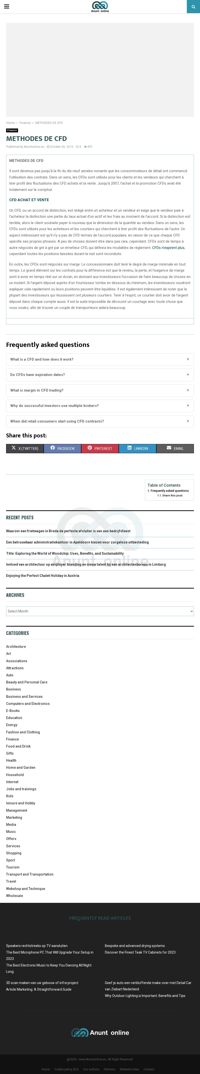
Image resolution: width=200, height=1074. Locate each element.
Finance (12, 130)
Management (16, 810)
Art (8, 654)
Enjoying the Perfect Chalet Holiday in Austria (42, 576)
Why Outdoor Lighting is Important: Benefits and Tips (145, 996)
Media (11, 825)
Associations (16, 661)
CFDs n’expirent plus (167, 248)
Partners (109, 1069)
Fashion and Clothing (23, 732)
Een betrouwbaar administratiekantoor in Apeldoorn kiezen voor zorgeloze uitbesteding (77, 542)
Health (11, 760)
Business (13, 689)
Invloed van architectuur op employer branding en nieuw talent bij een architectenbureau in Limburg (86, 564)
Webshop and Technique (25, 889)
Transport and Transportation (29, 874)
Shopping (13, 853)
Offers (11, 839)
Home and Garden (20, 767)
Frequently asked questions (170, 491)
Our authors (91, 1069)
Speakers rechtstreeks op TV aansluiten (37, 946)
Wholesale (14, 896)
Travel (11, 881)
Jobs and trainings (21, 789)
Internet (12, 782)
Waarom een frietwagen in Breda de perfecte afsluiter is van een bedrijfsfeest (68, 531)
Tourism (13, 867)
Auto (9, 675)
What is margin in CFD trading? (100, 390)
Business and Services (24, 697)
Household (15, 775)
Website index (129, 1069)
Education (14, 718)
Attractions (15, 668)
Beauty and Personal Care (26, 682)
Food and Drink (18, 746)
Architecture (16, 647)
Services (13, 846)
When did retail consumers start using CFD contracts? (100, 421)
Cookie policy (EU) (66, 1069)
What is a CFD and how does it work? (100, 359)
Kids (9, 796)
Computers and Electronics (28, 704)
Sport (10, 860)
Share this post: (172, 495)
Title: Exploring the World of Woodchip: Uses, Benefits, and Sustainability (65, 553)
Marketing (14, 817)
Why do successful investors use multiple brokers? (100, 406)
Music (11, 832)
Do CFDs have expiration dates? (100, 375)
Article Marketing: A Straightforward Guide (38, 989)
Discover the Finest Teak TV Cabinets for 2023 (140, 952)
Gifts (10, 753)
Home (46, 1069)
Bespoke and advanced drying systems (135, 946)
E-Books (13, 711)
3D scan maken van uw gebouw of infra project (42, 983)
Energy (11, 725)
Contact (149, 1069)
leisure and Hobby (20, 803)
